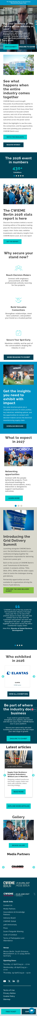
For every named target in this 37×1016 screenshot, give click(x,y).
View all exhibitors (18, 694)
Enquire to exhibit (27, 47)
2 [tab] (18, 506)
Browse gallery (18, 845)
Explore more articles (18, 806)
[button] (30, 9)
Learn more (14, 498)
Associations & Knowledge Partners (14, 913)
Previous (2, 676)
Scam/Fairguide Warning (13, 931)
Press (5, 928)
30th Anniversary (10, 925)
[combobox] (34, 709)
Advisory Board (9, 918)
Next (33, 676)
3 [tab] (21, 506)
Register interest (13, 145)
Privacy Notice (9, 993)
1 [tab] (16, 506)
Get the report (12, 241)
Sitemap (6, 999)
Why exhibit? (11, 47)
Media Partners (9, 909)
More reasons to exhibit (18, 357)
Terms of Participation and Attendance (13, 939)
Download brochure (15, 426)
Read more (19, 792)
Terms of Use (9, 990)
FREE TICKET (11, 1012)
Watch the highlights (15, 137)
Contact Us (7, 905)
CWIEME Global (9, 921)
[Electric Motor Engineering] (17, 867)
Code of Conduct (10, 935)
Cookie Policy (9, 996)
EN (34, 709)
